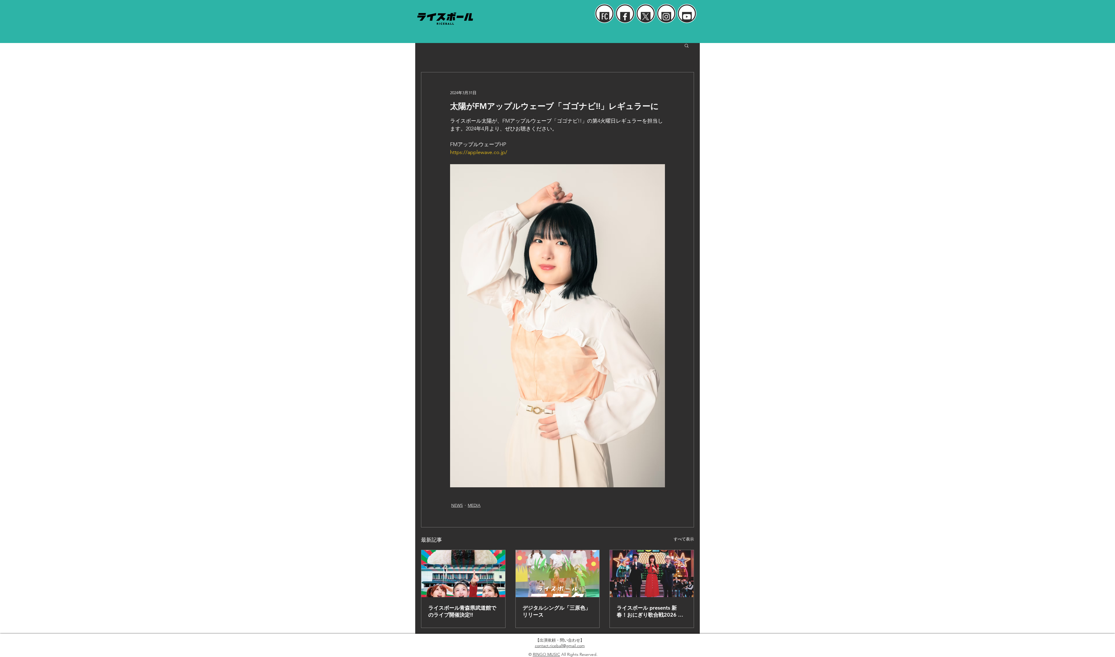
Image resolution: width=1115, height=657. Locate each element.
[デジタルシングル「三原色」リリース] (558, 573)
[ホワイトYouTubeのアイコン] (687, 17)
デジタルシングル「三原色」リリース (557, 611)
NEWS (457, 505)
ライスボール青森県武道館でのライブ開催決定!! (462, 611)
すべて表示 (684, 539)
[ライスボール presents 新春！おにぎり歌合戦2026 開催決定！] (652, 573)
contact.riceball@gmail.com (560, 645)
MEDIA (474, 505)
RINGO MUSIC (546, 654)
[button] (686, 45)
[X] (645, 17)
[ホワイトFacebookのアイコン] (625, 17)
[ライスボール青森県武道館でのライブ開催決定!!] (463, 573)
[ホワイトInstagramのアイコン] (666, 17)
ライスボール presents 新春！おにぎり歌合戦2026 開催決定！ (650, 611)
